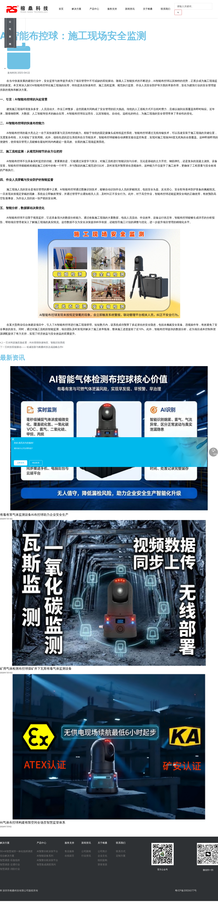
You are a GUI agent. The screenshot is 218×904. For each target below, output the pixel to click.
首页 (61, 8)
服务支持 (112, 8)
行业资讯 (21, 33)
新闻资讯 (130, 8)
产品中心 (94, 8)
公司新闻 (10, 33)
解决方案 (76, 8)
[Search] (178, 12)
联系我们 (165, 8)
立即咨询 (20, 463)
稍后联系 (35, 463)
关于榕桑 (147, 8)
